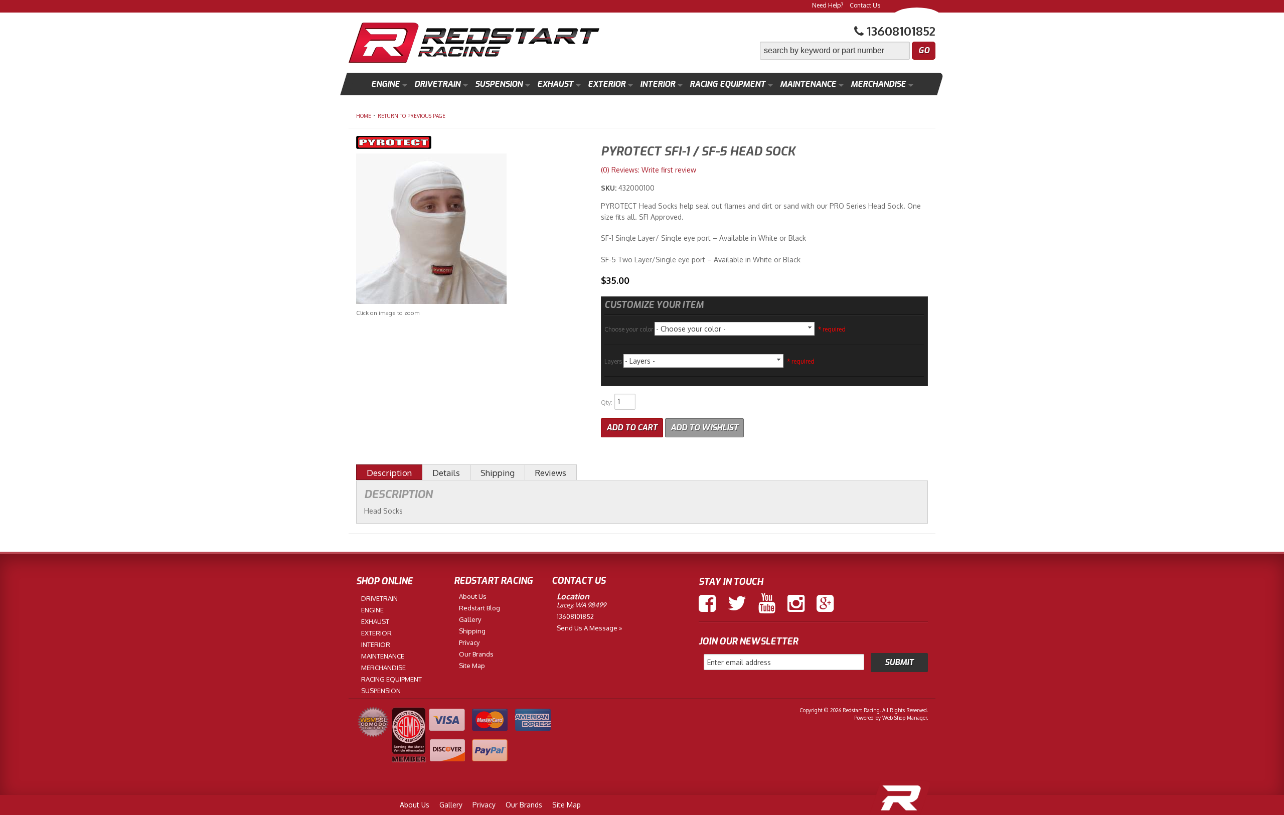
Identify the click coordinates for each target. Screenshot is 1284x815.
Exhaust (555, 84)
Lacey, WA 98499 (581, 605)
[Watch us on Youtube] (766, 603)
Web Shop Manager (904, 718)
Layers (613, 361)
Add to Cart (632, 427)
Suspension (499, 84)
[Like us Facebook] (707, 603)
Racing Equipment (727, 84)
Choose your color (629, 329)
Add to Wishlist (704, 427)
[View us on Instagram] (796, 603)
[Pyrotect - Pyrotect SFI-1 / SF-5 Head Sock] (471, 143)
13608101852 (575, 616)
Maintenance (808, 84)
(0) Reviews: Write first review (648, 170)
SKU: (609, 188)
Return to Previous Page (411, 116)
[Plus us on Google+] (825, 603)
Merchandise (878, 84)
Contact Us (865, 5)
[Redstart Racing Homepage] (474, 44)
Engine (385, 84)
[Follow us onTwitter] (737, 603)
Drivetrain (437, 84)
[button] (847, 51)
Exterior (606, 84)
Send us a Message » (589, 628)
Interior (657, 84)
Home (363, 116)
